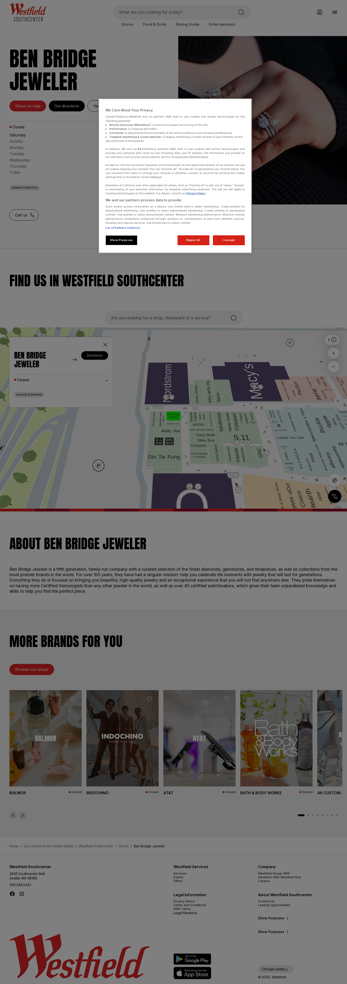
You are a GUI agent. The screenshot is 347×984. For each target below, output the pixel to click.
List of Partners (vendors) (123, 227)
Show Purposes (121, 240)
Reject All (193, 240)
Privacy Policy (196, 193)
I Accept (229, 240)
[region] (175, 175)
